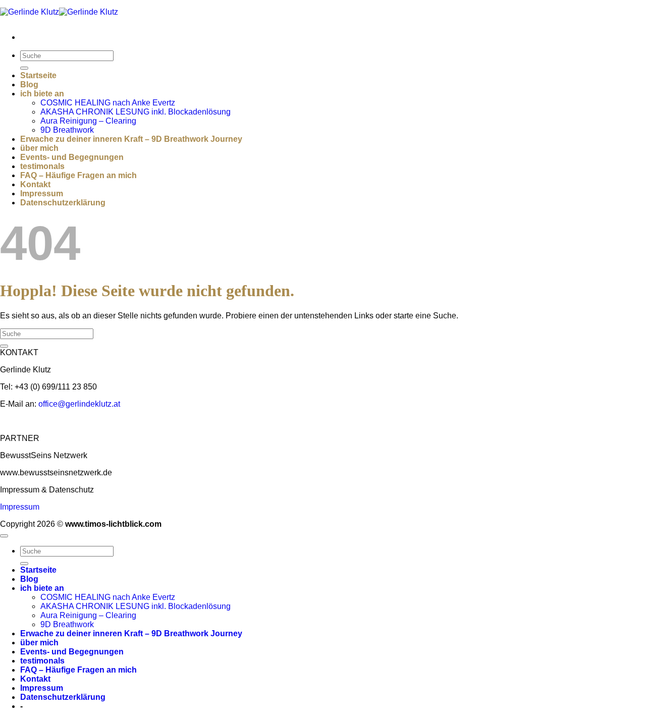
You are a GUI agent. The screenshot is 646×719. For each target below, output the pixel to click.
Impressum (41, 193)
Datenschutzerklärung (62, 202)
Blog (29, 84)
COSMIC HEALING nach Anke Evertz (107, 102)
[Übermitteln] (24, 68)
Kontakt (35, 184)
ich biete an (42, 93)
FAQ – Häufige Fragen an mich (78, 175)
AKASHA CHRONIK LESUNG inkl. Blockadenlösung (135, 111)
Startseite (38, 75)
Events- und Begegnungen (72, 157)
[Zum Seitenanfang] (4, 535)
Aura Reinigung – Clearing (88, 121)
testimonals (42, 166)
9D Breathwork (67, 130)
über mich (39, 148)
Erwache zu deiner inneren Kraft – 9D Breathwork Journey (131, 139)
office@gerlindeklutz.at (79, 404)
